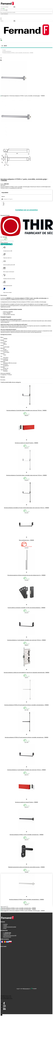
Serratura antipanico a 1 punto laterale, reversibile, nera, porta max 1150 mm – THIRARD (26, 640)
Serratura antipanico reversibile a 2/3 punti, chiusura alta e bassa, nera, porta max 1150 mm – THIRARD (26, 507)
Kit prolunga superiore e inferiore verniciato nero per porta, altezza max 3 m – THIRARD (26, 575)
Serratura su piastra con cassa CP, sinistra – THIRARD (26, 442)
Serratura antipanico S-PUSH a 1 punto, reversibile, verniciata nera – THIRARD (26, 834)
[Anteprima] (26, 407)
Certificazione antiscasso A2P (9, 935)
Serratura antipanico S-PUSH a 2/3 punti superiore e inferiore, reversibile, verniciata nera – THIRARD (26, 737)
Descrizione (3, 215)
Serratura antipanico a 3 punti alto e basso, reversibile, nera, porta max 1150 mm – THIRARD (26, 410)
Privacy (4, 928)
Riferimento (3, 373)
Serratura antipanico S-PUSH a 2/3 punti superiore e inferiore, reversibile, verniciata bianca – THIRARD (26, 705)
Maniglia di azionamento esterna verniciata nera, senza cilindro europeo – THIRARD (26, 867)
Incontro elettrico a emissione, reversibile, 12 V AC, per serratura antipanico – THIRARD (26, 607)
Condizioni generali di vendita (9, 926)
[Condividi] (3, 202)
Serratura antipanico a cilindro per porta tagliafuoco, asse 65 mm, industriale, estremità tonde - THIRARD (26, 672)
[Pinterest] (3, 205)
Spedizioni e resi (6, 934)
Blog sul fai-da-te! (7, 936)
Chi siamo (5, 924)
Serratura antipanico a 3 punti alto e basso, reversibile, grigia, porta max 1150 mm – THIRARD (26, 475)
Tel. (7, 932)
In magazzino (3, 374)
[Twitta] (3, 203)
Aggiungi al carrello (6, 244)
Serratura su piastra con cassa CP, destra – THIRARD (26, 802)
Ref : (2, 237)
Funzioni (8, 215)
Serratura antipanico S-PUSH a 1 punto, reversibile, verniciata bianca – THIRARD (26, 899)
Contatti (5, 925)
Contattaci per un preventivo (26, 210)
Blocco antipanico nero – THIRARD (26, 540)
